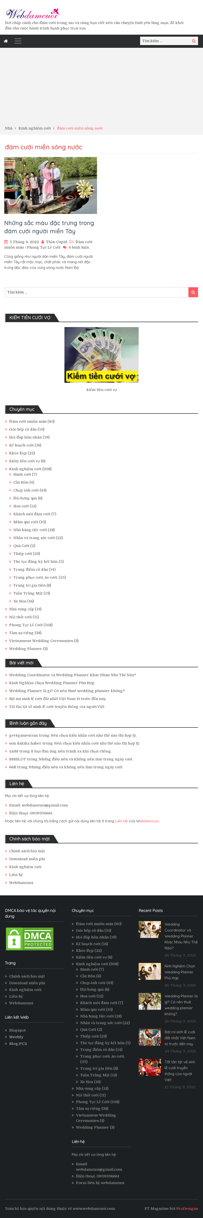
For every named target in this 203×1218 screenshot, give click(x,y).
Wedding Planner (25, 649)
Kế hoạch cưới (21, 445)
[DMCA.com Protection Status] (29, 950)
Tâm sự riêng (21, 633)
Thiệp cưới (22, 553)
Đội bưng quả (25, 498)
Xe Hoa (19, 601)
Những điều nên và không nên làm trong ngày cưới (85, 759)
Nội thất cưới (20, 617)
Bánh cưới (22, 474)
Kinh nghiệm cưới (25, 469)
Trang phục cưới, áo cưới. (35, 577)
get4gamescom (23, 735)
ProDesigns (187, 1208)
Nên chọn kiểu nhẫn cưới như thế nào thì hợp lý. (93, 735)
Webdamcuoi (21, 883)
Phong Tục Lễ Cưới (43, 247)
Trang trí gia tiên (29, 585)
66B (12, 767)
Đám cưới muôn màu (28, 421)
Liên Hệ (121, 821)
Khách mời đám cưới (31, 514)
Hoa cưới (21, 506)
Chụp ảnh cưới (26, 490)
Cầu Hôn (20, 482)
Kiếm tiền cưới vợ (24, 461)
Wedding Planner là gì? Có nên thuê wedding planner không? (67, 691)
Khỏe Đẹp (18, 453)
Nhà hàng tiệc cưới (30, 530)
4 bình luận (79, 247)
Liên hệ (16, 875)
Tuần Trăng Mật (28, 593)
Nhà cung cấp (21, 609)
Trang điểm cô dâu (30, 569)
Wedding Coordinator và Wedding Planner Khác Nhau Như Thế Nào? (72, 675)
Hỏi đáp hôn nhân (25, 437)
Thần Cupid (56, 242)
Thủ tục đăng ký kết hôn (35, 561)
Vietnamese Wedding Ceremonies (41, 641)
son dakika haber (25, 743)
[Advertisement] (101, 88)
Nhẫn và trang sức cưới (34, 538)
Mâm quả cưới (25, 522)
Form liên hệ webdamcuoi (100, 1183)
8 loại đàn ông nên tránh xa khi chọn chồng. (71, 751)
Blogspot (17, 1030)
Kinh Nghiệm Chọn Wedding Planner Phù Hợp (51, 683)
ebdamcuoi (149, 821)
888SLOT (17, 759)
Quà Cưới (21, 546)
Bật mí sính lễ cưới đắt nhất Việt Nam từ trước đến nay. (57, 699)
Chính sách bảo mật (27, 851)
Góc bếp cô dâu (23, 429)
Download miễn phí (27, 859)
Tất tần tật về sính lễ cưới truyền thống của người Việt (56, 706)
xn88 (13, 751)
